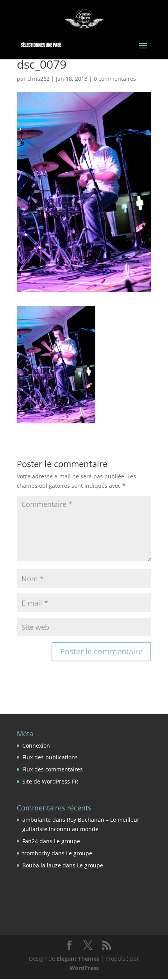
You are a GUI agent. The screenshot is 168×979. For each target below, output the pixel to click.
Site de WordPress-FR (50, 781)
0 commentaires (115, 78)
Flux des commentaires (52, 769)
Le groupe (67, 841)
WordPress (84, 968)
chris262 (38, 78)
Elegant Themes (78, 958)
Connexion (36, 745)
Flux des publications (50, 757)
